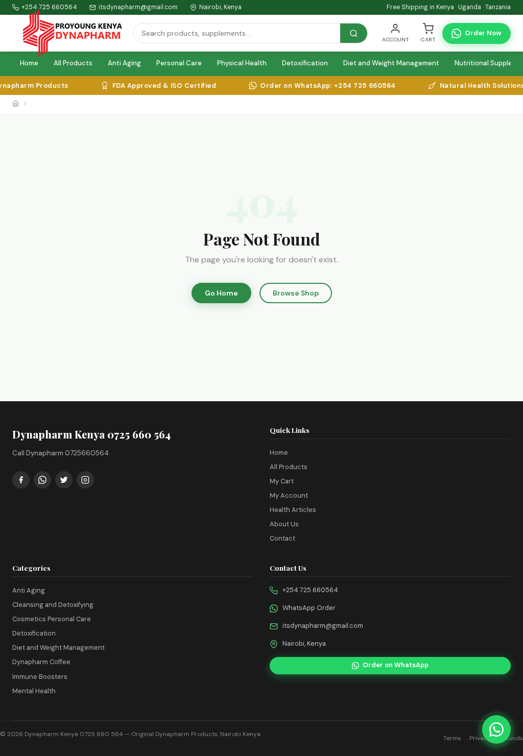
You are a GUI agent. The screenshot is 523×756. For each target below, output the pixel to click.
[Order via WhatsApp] (496, 729)
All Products (73, 63)
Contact (282, 538)
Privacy (480, 738)
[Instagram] (85, 480)
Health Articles (293, 509)
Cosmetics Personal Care (51, 619)
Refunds (511, 738)
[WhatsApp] (42, 480)
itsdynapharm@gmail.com (138, 7)
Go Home (221, 293)
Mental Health (34, 691)
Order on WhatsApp (396, 665)
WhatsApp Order (309, 607)
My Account (289, 495)
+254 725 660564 (310, 590)
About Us (284, 524)
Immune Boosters (39, 676)
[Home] (15, 105)
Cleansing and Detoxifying (52, 604)
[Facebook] (21, 480)
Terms (452, 738)
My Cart (282, 481)
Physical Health (242, 63)
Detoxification (305, 63)
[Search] (353, 33)
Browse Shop (296, 293)
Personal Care (179, 63)
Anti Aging (124, 63)
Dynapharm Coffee (41, 661)
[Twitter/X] (64, 480)
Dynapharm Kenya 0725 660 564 (74, 734)
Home (29, 63)
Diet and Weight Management (391, 63)
